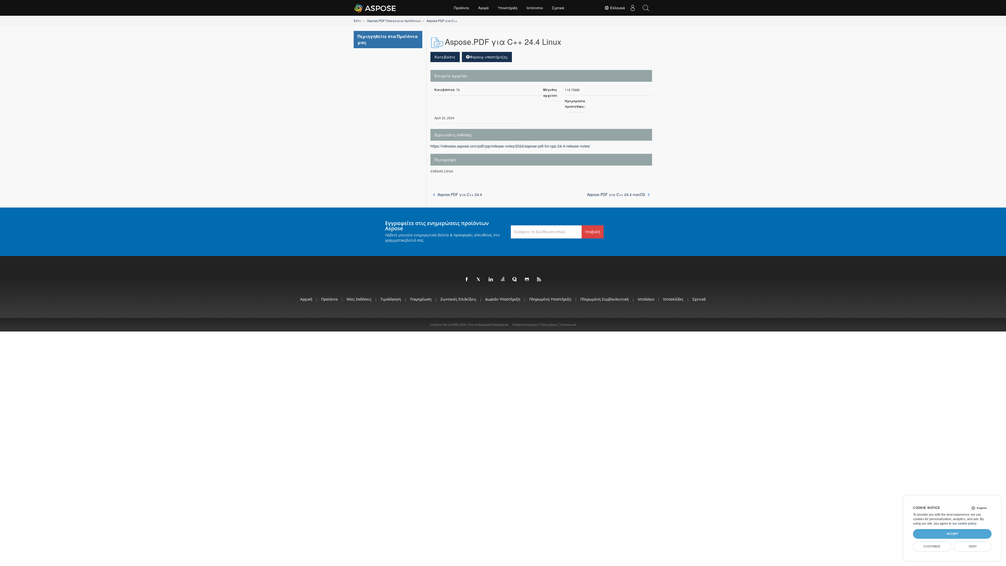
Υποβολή (592, 231)
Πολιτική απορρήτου (525, 324)
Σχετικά (558, 8)
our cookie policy (964, 523)
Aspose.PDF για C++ (442, 20)
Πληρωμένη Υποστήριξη (550, 299)
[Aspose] (375, 7)
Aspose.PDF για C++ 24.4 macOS (616, 194)
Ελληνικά (617, 8)
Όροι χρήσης (549, 324)
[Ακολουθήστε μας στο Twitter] (478, 279)
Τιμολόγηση (390, 299)
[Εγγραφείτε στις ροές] (539, 279)
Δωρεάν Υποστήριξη (502, 299)
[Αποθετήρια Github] (527, 279)
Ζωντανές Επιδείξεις (458, 299)
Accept (952, 533)
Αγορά (483, 8)
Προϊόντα (461, 8)
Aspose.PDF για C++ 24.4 (460, 194)
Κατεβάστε (445, 56)
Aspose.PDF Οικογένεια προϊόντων (394, 20)
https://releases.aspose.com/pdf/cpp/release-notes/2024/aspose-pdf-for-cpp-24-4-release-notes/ (510, 146)
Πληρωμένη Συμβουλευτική (604, 299)
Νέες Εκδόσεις (359, 299)
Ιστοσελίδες (673, 299)
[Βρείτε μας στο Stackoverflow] (503, 279)
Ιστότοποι (535, 8)
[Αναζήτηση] (645, 8)
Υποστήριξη (507, 8)
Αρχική (306, 299)
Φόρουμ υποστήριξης (489, 56)
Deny (973, 546)
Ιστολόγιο (646, 299)
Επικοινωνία (568, 324)
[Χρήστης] (632, 8)
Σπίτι (357, 20)
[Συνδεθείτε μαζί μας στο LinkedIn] (491, 279)
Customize (932, 546)
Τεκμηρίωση (420, 299)
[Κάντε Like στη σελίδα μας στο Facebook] (466, 279)
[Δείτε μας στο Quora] (515, 279)
